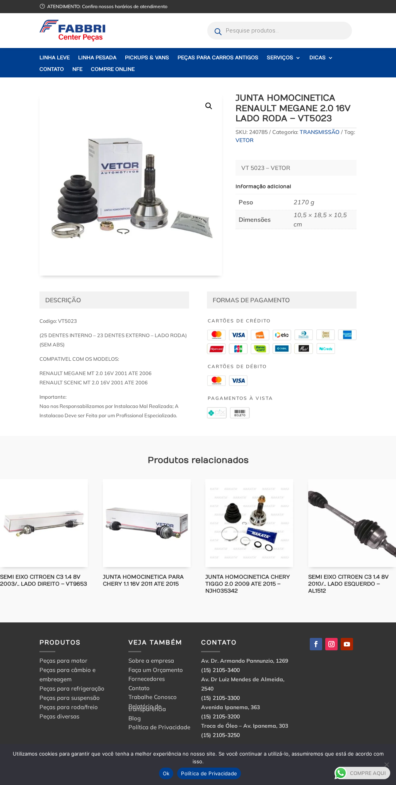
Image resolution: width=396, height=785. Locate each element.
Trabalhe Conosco (152, 698)
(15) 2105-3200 (220, 716)
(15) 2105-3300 (220, 697)
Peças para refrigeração (71, 688)
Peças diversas (59, 716)
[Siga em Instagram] (331, 644)
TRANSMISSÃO (320, 132)
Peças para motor (63, 660)
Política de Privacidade (159, 728)
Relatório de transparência (147, 709)
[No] (386, 764)
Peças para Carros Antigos (218, 58)
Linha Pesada (97, 58)
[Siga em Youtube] (347, 644)
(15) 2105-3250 (220, 735)
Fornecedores (146, 679)
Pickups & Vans (147, 58)
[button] (209, 106)
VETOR (245, 140)
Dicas (317, 58)
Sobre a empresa (151, 661)
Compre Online (113, 69)
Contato (51, 69)
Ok (166, 773)
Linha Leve (54, 58)
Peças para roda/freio (68, 707)
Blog (134, 719)
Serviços (280, 58)
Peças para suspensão (69, 697)
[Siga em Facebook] (316, 644)
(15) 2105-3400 (220, 670)
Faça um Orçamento (155, 671)
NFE (77, 69)
